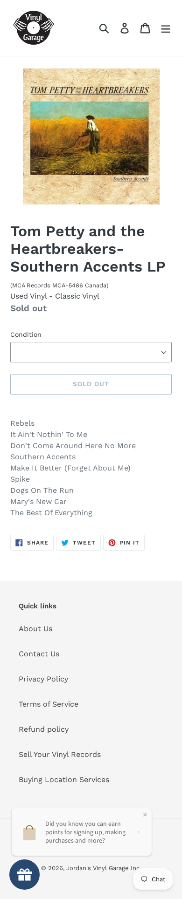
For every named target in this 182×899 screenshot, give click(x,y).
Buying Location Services (64, 779)
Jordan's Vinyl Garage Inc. (103, 868)
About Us (35, 628)
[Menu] (165, 28)
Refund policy (44, 729)
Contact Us (39, 653)
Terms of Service (48, 704)
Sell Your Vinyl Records (60, 754)
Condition (26, 334)
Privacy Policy (43, 678)
